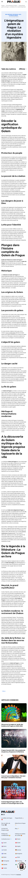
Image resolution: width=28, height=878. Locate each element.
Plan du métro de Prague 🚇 (5, 824)
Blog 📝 (17, 828)
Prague (2, 5)
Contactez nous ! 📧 (6, 839)
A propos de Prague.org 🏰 (5, 829)
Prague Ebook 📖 (19, 818)
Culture (3, 691)
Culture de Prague (13, 15)
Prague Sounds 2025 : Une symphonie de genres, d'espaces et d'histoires (13, 751)
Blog (20, 14)
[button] (2, 1)
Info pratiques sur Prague (11, 5)
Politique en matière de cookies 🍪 (20, 834)
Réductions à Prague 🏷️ (20, 824)
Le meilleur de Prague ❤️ (6, 818)
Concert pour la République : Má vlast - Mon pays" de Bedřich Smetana (13, 776)
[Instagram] (4, 814)
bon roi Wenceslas (11, 333)
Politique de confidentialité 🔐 (5, 834)
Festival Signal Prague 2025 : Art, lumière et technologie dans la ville (12, 802)
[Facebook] (2, 814)
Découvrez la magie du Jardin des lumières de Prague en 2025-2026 (12, 725)
